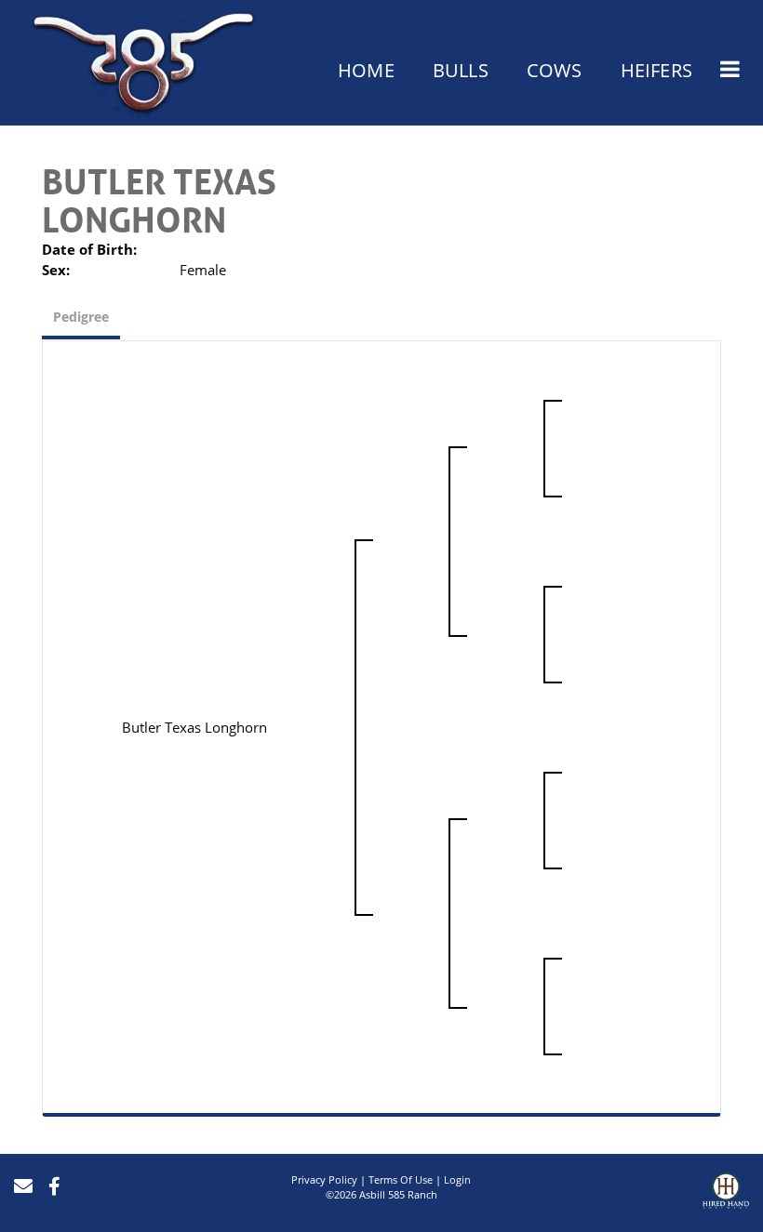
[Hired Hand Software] (726, 1192)
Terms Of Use (400, 1179)
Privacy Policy (324, 1179)
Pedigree (81, 316)
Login (457, 1179)
